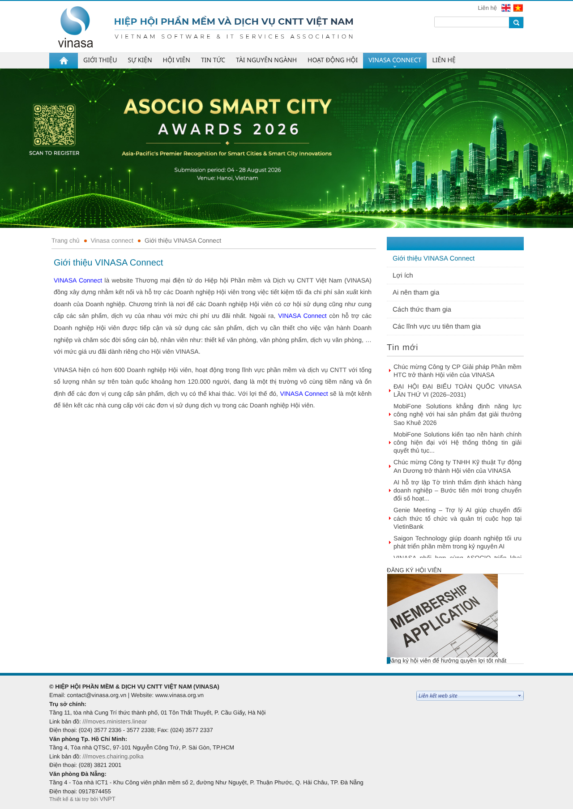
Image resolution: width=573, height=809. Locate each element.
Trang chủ (65, 240)
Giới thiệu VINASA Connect (183, 240)
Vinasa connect (112, 240)
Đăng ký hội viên (414, 570)
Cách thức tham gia (422, 309)
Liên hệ (488, 7)
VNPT (107, 799)
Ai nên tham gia (416, 292)
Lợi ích (403, 275)
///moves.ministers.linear (114, 721)
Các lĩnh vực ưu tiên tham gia (437, 326)
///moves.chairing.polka (112, 756)
